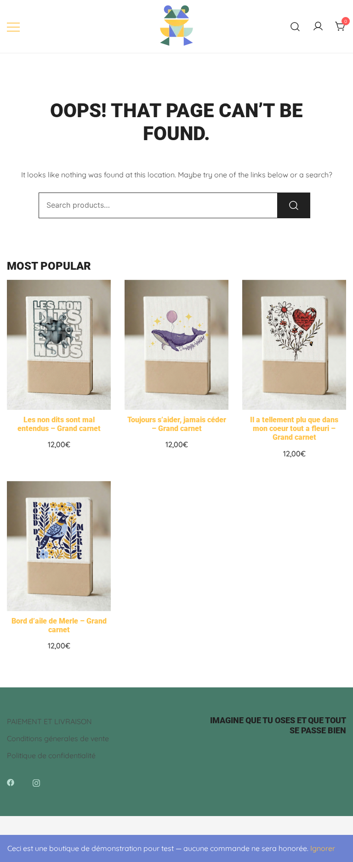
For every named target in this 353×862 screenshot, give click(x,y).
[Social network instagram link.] (36, 781)
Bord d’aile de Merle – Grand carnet (59, 625)
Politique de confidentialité (51, 755)
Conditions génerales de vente (58, 738)
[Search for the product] (293, 205)
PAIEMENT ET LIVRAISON (49, 721)
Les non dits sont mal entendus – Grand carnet (59, 424)
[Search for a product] (295, 26)
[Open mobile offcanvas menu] (13, 26)
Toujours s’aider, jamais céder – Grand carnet (176, 424)
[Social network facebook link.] (10, 781)
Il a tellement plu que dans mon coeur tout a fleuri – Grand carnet (294, 428)
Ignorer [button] (322, 848)
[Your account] (318, 27)
